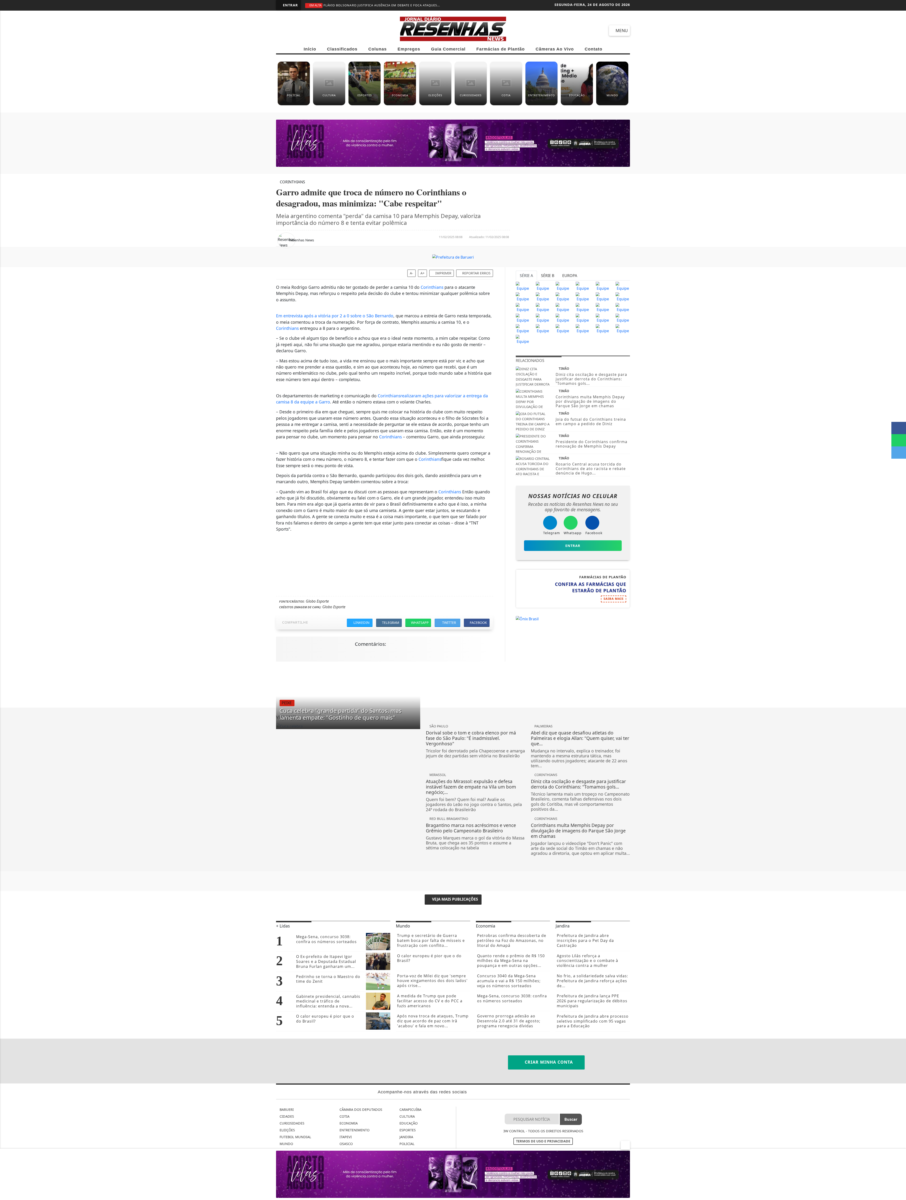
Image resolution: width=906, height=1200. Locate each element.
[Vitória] (543, 317)
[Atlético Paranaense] (563, 296)
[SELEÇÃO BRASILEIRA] (563, 317)
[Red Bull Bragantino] (583, 317)
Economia (348, 1123)
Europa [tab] (569, 275)
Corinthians (432, 287)
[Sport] (543, 307)
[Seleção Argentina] (623, 317)
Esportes (407, 1130)
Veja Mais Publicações (454, 899)
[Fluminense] (623, 286)
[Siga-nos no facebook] (283, 30)
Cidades (286, 1116)
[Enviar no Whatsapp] (898, 440)
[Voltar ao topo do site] (899, 720)
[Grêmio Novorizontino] (603, 328)
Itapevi (345, 1137)
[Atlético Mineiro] (523, 296)
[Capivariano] (583, 328)
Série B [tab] (547, 275)
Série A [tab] (526, 275)
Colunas (377, 49)
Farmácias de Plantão (500, 49)
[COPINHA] (563, 328)
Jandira (405, 1137)
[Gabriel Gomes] (603, 317)
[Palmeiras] (603, 286)
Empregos (409, 49)
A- (411, 273)
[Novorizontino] (523, 339)
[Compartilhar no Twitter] (898, 452)
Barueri (286, 1109)
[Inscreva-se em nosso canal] (300, 30)
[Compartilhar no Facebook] (898, 428)
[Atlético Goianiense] (583, 307)
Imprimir (442, 273)
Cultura (406, 1116)
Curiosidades (291, 1123)
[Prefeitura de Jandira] (453, 143)
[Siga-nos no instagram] (317, 30)
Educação (408, 1123)
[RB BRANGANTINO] (523, 328)
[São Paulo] (523, 286)
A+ (422, 273)
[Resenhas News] (453, 28)
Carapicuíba (409, 1109)
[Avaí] (603, 307)
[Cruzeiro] (543, 296)
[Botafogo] (603, 296)
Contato (593, 49)
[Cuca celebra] (348, 726)
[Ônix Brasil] (527, 618)
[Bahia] (623, 307)
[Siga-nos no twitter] (334, 30)
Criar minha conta (548, 1062)
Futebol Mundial (295, 1137)
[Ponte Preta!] (523, 307)
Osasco (346, 1143)
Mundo (286, 1143)
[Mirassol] (543, 328)
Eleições (287, 1130)
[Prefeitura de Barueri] (453, 256)
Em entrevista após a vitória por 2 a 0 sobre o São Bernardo (334, 316)
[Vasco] (563, 307)
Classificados (342, 49)
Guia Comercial (448, 49)
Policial (406, 1143)
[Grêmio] (583, 296)
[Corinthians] (543, 286)
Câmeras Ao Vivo (555, 49)
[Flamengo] (563, 286)
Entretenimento (354, 1130)
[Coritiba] (523, 317)
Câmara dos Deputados (360, 1109)
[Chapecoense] (623, 296)
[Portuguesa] (623, 328)
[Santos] (583, 286)
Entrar (290, 5)
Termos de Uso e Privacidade (543, 1141)
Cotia (344, 1116)
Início (310, 49)
